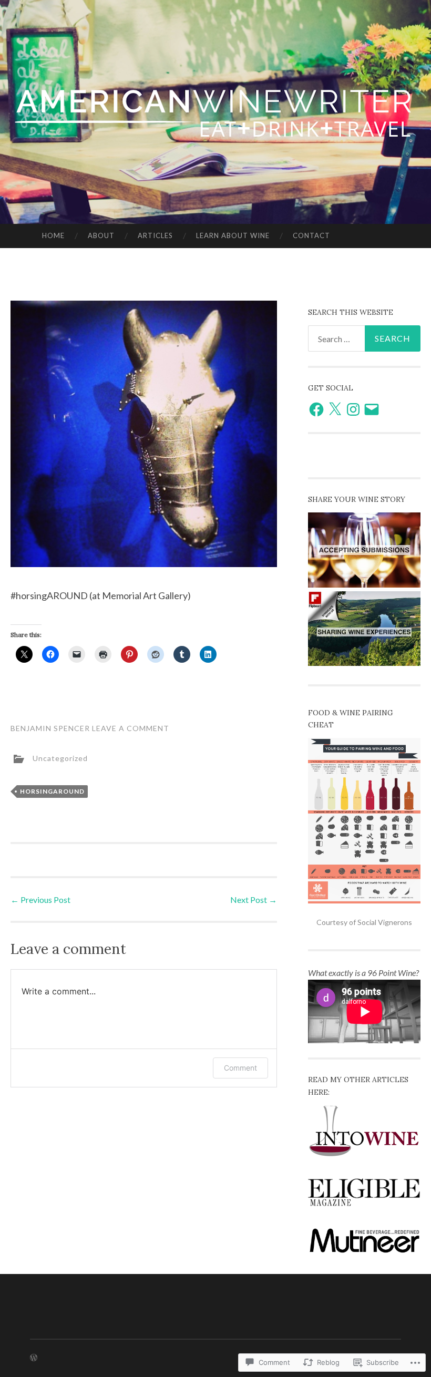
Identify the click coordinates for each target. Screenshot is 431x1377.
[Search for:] (364, 338)
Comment (240, 1067)
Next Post (253, 900)
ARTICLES (155, 235)
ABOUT (101, 235)
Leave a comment (130, 728)
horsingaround (52, 791)
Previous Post (40, 900)
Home (53, 235)
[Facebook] (316, 409)
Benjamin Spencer (50, 728)
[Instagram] (353, 409)
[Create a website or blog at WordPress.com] (33, 1357)
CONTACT (311, 235)
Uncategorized (60, 758)
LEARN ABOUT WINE (233, 235)
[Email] (371, 409)
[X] (334, 409)
